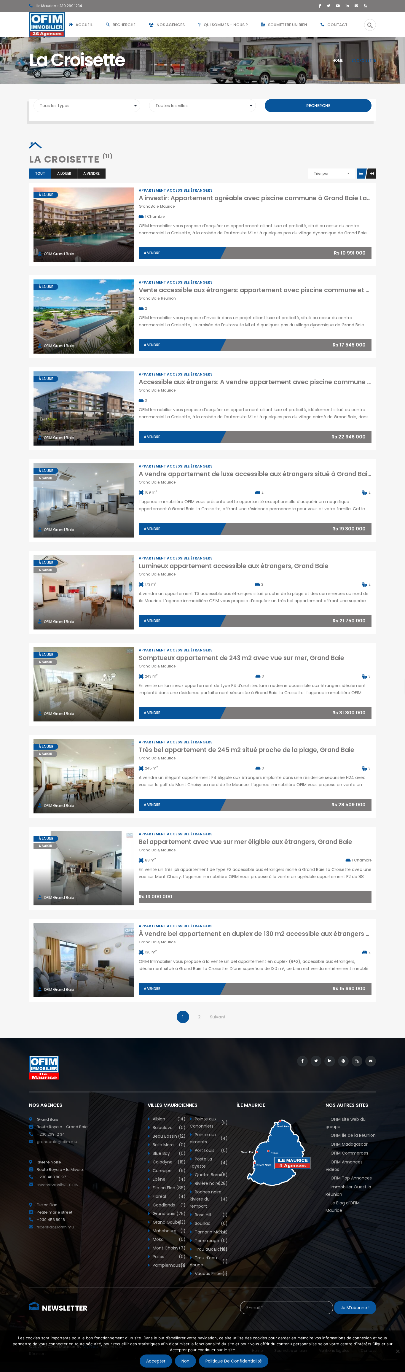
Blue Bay (169, 1153)
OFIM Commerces (349, 1153)
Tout (40, 173)
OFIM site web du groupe (346, 1123)
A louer (64, 173)
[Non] (398, 1351)
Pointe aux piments (209, 1138)
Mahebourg (169, 1231)
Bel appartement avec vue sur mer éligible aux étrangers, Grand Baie (245, 841)
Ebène (169, 1179)
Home (338, 60)
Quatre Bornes (211, 1175)
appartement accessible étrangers (176, 190)
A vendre (91, 173)
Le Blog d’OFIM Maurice (343, 1206)
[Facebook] (320, 6)
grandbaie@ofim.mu (57, 1141)
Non (185, 1361)
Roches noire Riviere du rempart (209, 1199)
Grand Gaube (169, 1222)
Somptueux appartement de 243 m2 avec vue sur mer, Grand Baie (241, 658)
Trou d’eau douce (209, 1261)
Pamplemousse (169, 1265)
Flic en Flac (169, 1188)
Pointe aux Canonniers (209, 1122)
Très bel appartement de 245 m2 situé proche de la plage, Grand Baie (246, 749)
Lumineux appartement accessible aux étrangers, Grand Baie (234, 566)
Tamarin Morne (211, 1232)
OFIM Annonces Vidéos (344, 1165)
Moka (169, 1239)
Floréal (169, 1196)
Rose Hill (211, 1215)
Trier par (321, 173)
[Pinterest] (343, 1061)
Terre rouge (211, 1241)
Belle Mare (169, 1145)
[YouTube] (338, 6)
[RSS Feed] (365, 6)
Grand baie (169, 1214)
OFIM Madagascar (349, 1144)
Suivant (218, 1017)
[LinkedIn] (347, 6)
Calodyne (169, 1162)
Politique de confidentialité (233, 1361)
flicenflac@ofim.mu (55, 1227)
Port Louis (211, 1150)
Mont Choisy (169, 1248)
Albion (169, 1119)
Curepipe (169, 1171)
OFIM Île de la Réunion (353, 1135)
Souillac (211, 1223)
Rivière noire (211, 1183)
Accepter (155, 1361)
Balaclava (169, 1128)
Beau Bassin (169, 1136)
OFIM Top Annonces (351, 1178)
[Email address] (356, 6)
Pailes (169, 1257)
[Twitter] (328, 6)
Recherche (318, 106)
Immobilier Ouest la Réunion (348, 1190)
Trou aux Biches (211, 1249)
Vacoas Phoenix (211, 1273)
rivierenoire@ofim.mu (58, 1184)
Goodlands (169, 1205)
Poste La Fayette (209, 1162)
